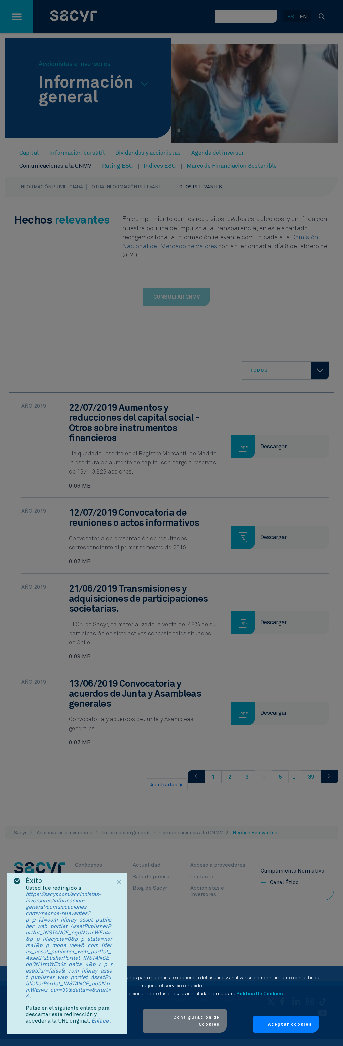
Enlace (100, 1021)
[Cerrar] (119, 882)
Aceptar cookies (290, 1024)
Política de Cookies (259, 993)
